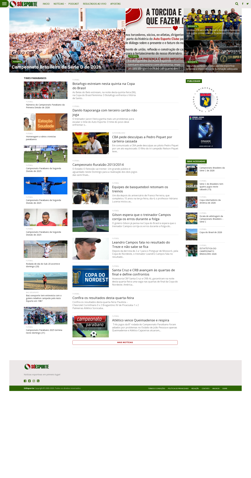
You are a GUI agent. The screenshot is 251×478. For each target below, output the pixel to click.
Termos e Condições (156, 389)
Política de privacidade (178, 389)
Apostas (115, 3)
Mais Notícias (125, 342)
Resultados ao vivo (94, 3)
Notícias (59, 3)
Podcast (73, 3)
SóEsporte (29, 388)
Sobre (224, 389)
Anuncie (215, 389)
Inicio (46, 3)
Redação (195, 389)
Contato (205, 389)
